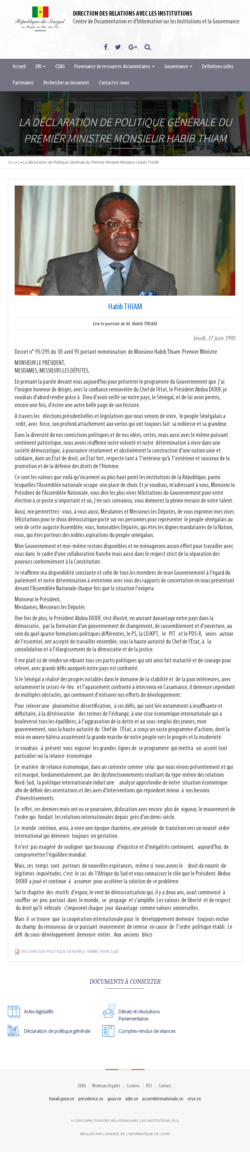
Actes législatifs (38, 1011)
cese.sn (194, 1099)
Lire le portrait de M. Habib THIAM (125, 323)
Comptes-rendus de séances (146, 1031)
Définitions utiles (218, 67)
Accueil (19, 67)
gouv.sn (114, 1099)
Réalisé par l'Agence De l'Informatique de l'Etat (125, 1134)
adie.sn (131, 1099)
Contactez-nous (114, 83)
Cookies (133, 1086)
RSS (149, 1086)
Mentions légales (106, 1086)
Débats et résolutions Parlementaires (139, 1013)
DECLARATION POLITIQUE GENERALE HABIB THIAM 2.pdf (69, 951)
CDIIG (60, 67)
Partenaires (23, 83)
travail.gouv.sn (61, 1099)
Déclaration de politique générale (57, 1031)
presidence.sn (90, 1099)
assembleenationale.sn (162, 1099)
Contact (165, 1086)
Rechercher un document (66, 83)
